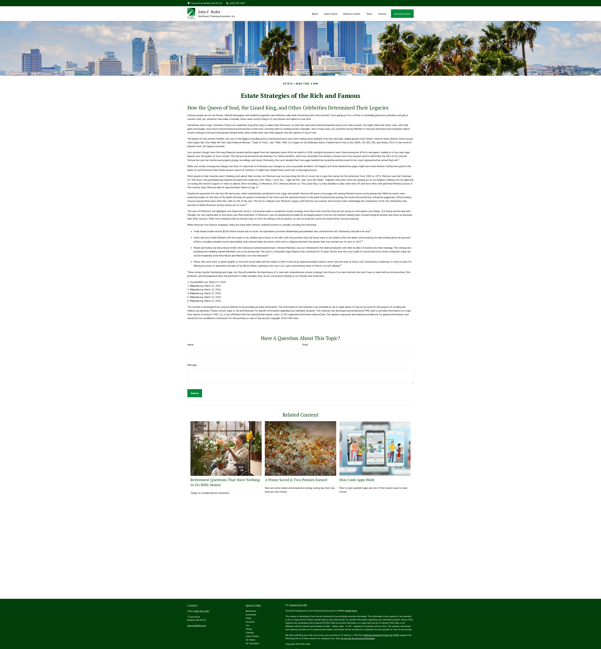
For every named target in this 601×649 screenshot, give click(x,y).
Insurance (250, 621)
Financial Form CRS (298, 605)
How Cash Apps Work (356, 479)
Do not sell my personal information (358, 638)
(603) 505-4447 (237, 3)
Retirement (251, 611)
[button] (314, 14)
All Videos (250, 639)
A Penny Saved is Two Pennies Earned (296, 479)
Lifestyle (250, 632)
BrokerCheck (351, 610)
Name (190, 344)
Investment (251, 614)
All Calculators (252, 643)
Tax (247, 625)
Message (192, 364)
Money (249, 629)
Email (305, 344)
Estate (248, 618)
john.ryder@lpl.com (196, 625)
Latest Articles (252, 636)
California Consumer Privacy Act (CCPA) (381, 635)
